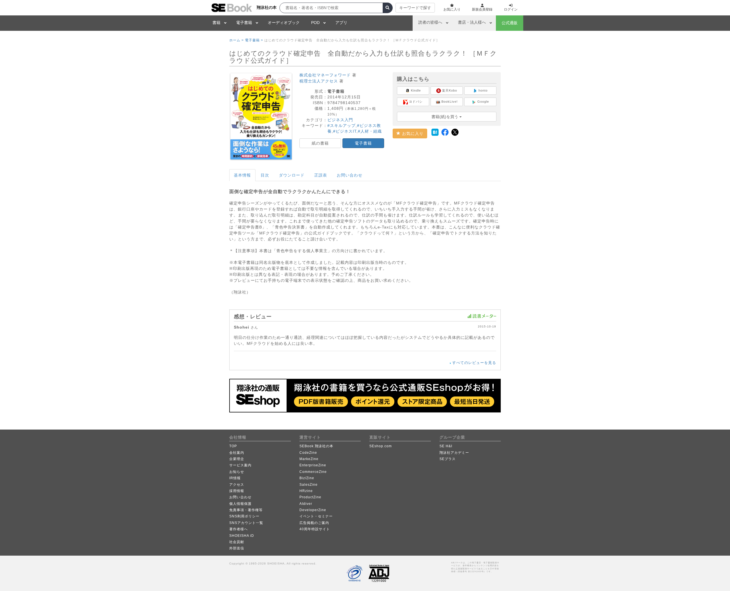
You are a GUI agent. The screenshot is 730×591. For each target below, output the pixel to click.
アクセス (236, 485)
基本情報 (242, 175)
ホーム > (236, 40)
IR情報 (235, 478)
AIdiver (305, 504)
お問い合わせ (349, 175)
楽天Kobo (449, 90)
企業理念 (236, 459)
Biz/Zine (306, 478)
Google (482, 101)
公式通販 (510, 23)
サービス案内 (240, 465)
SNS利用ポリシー (244, 516)
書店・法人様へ (472, 22)
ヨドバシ (415, 101)
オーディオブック (284, 22)
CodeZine (308, 453)
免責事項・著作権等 (246, 510)
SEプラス (447, 459)
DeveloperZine (312, 510)
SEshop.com (380, 446)
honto (482, 90)
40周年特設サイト (314, 529)
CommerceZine (313, 472)
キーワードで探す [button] (415, 7)
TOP (233, 446)
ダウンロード (292, 175)
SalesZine (308, 485)
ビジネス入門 (340, 120)
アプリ (341, 22)
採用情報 (236, 491)
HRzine (306, 491)
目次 (265, 175)
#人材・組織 (370, 131)
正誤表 (320, 175)
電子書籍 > (254, 40)
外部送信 (236, 548)
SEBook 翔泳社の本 (316, 446)
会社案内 (236, 453)
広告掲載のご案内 (314, 523)
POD (315, 22)
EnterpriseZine (312, 465)
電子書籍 (244, 22)
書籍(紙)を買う (445, 116)
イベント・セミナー (316, 516)
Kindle (415, 90)
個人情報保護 (240, 504)
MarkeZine (309, 459)
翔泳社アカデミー (454, 453)
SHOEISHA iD (241, 536)
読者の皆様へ (430, 22)
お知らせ (236, 472)
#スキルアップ (341, 125)
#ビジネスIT (344, 131)
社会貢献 (236, 542)
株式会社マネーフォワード (325, 75)
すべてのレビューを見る (474, 363)
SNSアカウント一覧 (246, 523)
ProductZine (310, 497)
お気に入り (412, 133)
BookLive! (449, 101)
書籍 (216, 22)
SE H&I (445, 446)
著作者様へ (238, 529)
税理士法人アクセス (318, 81)
